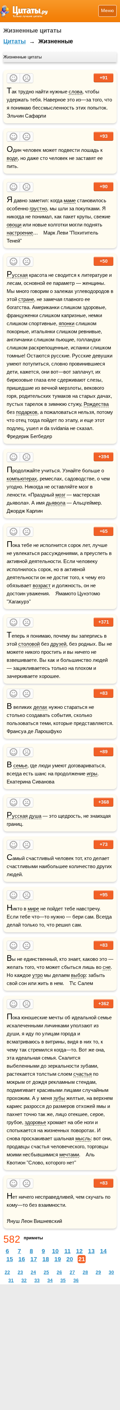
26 (59, 1272)
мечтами (69, 1154)
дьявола (55, 503)
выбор (78, 975)
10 (55, 1251)
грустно (38, 208)
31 (11, 1280)
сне (107, 967)
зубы (59, 1098)
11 (67, 1251)
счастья (82, 1074)
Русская (17, 275)
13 (91, 1251)
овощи (14, 224)
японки (66, 323)
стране (26, 299)
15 (9, 1259)
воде (12, 158)
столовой (29, 644)
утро (37, 975)
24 (33, 1272)
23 (20, 1272)
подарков (26, 412)
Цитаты (14, 41)
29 (98, 1272)
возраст (42, 585)
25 (46, 1272)
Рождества (96, 404)
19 (57, 1259)
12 (79, 1251)
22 (7, 1272)
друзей (58, 644)
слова (75, 91)
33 (37, 1280)
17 (33, 1259)
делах (40, 707)
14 (103, 1251)
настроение (20, 233)
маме (70, 200)
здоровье (35, 1122)
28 (85, 1272)
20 (69, 1259)
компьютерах (22, 478)
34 (50, 1280)
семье (20, 765)
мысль (83, 1138)
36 (76, 1280)
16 (21, 1259)
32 (24, 1280)
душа (35, 816)
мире (33, 908)
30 (111, 1272)
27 (72, 1272)
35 (63, 1280)
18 (45, 1259)
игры (92, 773)
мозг (60, 495)
